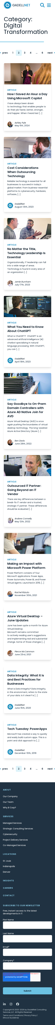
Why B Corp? (9, 807)
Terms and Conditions (13, 1015)
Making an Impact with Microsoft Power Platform (26, 566)
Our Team (8, 802)
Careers (8, 887)
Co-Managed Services (14, 845)
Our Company (10, 796)
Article (11, 89)
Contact (9, 895)
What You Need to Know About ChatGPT (25, 329)
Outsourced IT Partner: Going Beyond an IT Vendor (24, 490)
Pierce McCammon (24, 651)
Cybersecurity (10, 834)
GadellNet (20, 204)
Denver (6, 871)
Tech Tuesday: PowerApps (27, 729)
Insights (8, 880)
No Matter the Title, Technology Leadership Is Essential (26, 253)
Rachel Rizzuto (22, 592)
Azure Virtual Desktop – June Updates (25, 618)
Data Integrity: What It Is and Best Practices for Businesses (25, 679)
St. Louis (7, 860)
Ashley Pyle (20, 123)
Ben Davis (20, 441)
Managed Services (12, 823)
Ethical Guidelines (11, 1018)
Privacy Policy (30, 1015)
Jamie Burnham (23, 282)
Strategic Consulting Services (18, 828)
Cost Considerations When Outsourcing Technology (22, 172)
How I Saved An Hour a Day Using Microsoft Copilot (27, 96)
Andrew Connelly (23, 518)
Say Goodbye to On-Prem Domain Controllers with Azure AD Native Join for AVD (26, 410)
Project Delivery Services (15, 839)
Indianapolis (9, 866)
